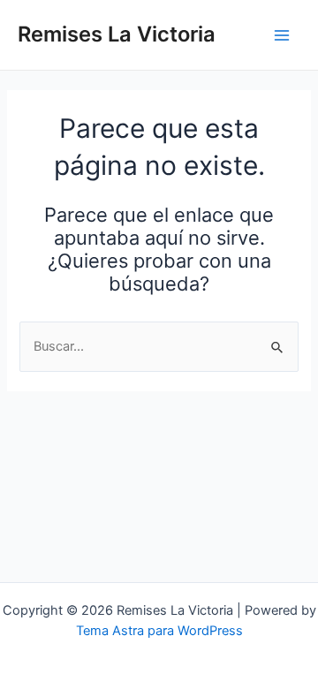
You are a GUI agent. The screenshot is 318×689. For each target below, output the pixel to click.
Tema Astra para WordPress (159, 631)
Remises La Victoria (117, 34)
